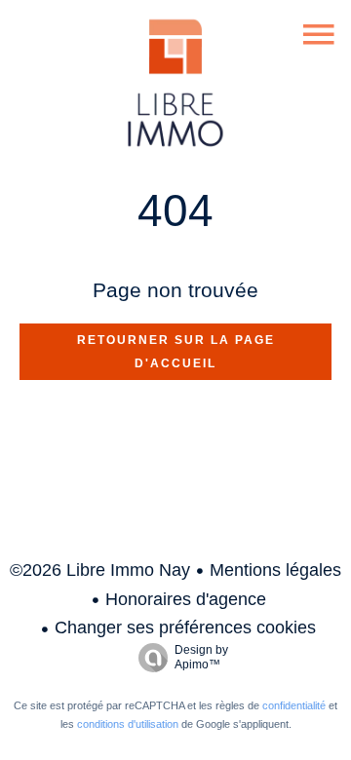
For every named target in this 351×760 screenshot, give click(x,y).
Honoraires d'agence (185, 599)
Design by (201, 657)
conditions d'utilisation (127, 724)
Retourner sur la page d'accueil (176, 351)
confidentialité (294, 705)
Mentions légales (275, 570)
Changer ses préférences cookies (185, 627)
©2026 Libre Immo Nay (100, 570)
